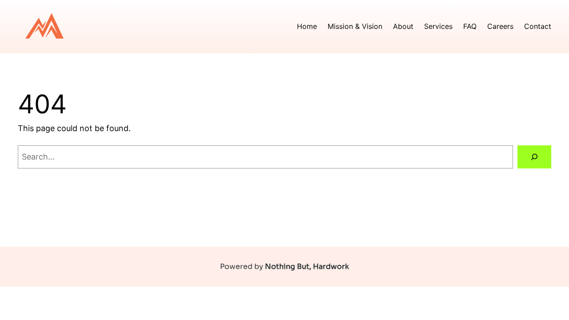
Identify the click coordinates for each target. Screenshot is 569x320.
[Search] (534, 156)
